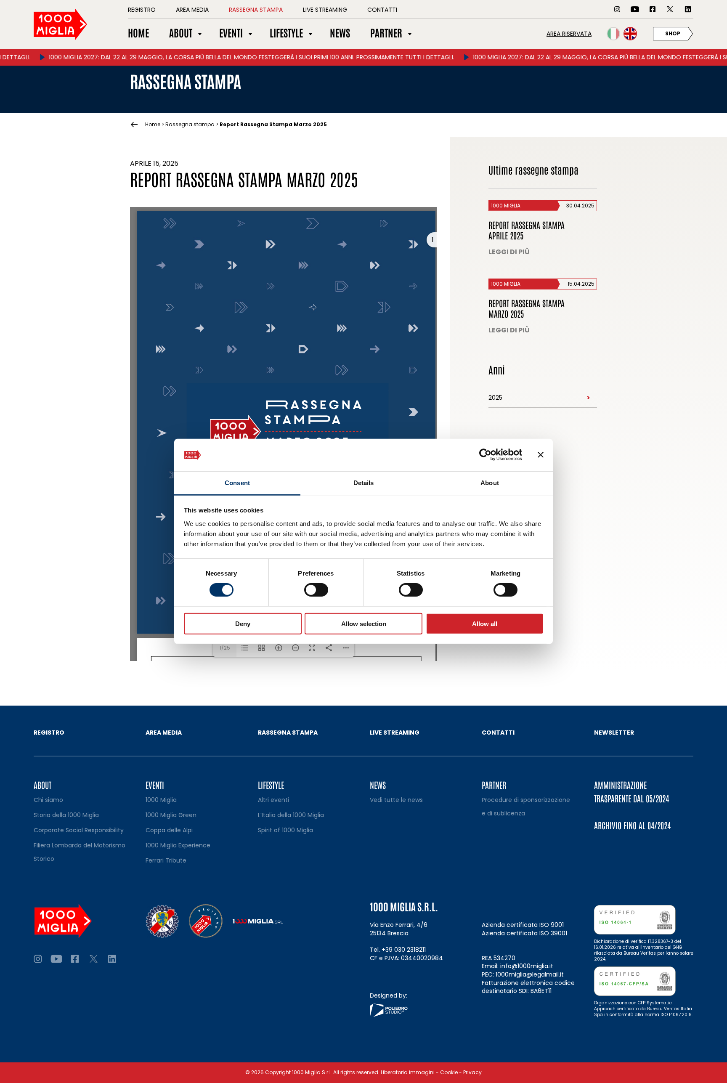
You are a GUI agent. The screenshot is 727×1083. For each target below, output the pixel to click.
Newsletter (614, 732)
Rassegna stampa (190, 124)
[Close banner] (541, 455)
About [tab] (489, 482)
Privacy (472, 1072)
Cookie (449, 1072)
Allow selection (363, 623)
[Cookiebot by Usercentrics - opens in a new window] (485, 455)
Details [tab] (363, 482)
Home (152, 124)
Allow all (484, 623)
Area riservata (569, 33)
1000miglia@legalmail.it (530, 974)
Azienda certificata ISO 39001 (524, 933)
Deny (242, 623)
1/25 (225, 647)
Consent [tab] (237, 482)
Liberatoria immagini (408, 1072)
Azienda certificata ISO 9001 (523, 925)
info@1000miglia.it (526, 966)
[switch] (316, 590)
